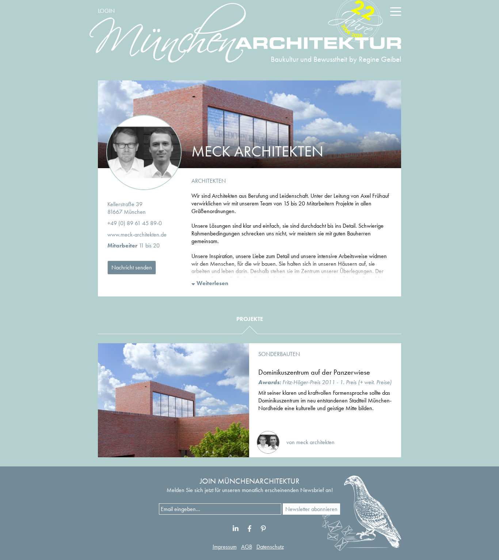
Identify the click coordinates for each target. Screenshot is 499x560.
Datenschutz (270, 546)
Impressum (225, 546)
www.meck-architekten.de (137, 234)
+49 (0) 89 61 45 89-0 (134, 223)
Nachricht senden (131, 267)
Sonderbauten (279, 354)
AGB (246, 546)
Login (106, 11)
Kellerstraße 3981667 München (126, 208)
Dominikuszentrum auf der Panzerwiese (314, 372)
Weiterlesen (211, 283)
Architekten (208, 181)
